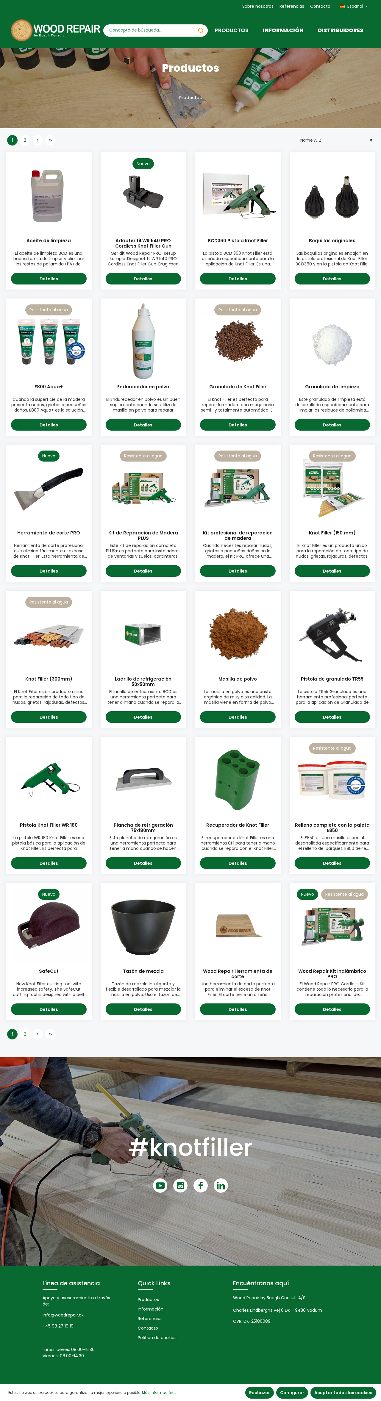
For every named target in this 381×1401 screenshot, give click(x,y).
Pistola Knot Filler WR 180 (49, 825)
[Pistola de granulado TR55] (332, 633)
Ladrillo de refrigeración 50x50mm (143, 682)
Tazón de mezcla (143, 971)
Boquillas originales (332, 241)
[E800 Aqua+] (49, 341)
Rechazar (259, 1393)
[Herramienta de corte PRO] (49, 487)
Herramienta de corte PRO (48, 533)
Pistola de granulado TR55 (332, 679)
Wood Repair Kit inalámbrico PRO (332, 974)
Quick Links (154, 1283)
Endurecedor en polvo (143, 387)
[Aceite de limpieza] (49, 195)
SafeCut (49, 971)
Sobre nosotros (258, 6)
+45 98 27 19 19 (58, 1326)
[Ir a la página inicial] (55, 30)
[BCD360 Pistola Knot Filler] (238, 195)
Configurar (292, 1393)
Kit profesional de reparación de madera (238, 536)
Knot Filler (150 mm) (332, 533)
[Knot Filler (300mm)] (49, 633)
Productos (148, 1300)
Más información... (159, 1392)
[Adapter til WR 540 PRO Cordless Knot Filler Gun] (143, 195)
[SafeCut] (49, 926)
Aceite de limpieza (48, 241)
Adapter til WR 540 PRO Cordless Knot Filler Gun (143, 243)
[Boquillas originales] (332, 195)
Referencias (291, 6)
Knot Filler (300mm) (48, 679)
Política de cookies (157, 1338)
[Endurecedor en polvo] (143, 341)
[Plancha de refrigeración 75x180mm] (143, 780)
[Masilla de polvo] (238, 633)
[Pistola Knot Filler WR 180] (49, 780)
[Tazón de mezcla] (143, 926)
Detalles (49, 279)
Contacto (320, 6)
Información (150, 1309)
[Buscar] (201, 30)
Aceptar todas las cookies (343, 1393)
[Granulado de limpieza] (332, 341)
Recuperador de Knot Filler (237, 825)
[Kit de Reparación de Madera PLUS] (143, 487)
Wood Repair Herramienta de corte (237, 974)
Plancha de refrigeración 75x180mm (143, 828)
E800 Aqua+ (49, 387)
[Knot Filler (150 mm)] (332, 487)
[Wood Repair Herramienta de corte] (238, 926)
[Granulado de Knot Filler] (238, 341)
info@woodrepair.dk (63, 1315)
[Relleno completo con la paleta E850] (332, 780)
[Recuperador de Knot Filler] (238, 780)
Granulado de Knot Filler (237, 387)
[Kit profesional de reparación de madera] (238, 487)
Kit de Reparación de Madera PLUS (143, 536)
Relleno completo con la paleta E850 (332, 828)
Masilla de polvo (237, 679)
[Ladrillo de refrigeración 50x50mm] (143, 633)
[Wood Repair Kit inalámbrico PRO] (332, 926)
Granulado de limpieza (332, 387)
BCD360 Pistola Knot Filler (238, 241)
